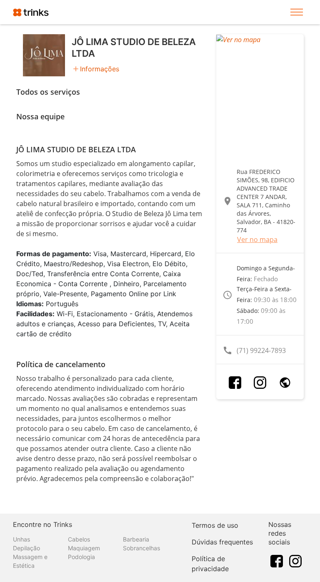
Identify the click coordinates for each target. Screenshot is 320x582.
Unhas (21, 539)
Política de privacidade (210, 563)
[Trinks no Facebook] (276, 560)
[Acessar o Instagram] (260, 382)
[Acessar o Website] (285, 382)
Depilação (26, 548)
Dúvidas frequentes (222, 542)
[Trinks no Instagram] (295, 560)
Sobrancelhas (141, 548)
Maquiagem (84, 548)
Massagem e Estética (30, 561)
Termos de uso (215, 525)
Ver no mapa (257, 239)
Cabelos (79, 539)
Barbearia (136, 539)
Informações (99, 69)
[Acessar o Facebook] (235, 382)
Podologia (81, 556)
